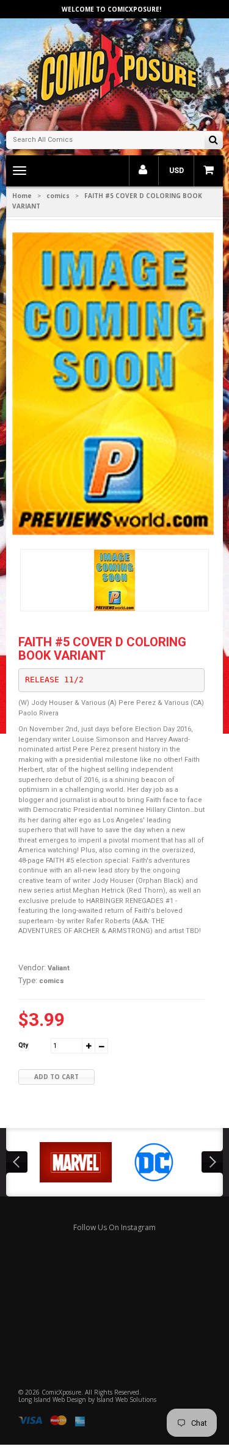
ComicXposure (61, 1392)
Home (22, 195)
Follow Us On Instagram (114, 1227)
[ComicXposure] (114, 73)
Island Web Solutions (126, 1399)
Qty (23, 1045)
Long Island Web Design (52, 1399)
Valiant (59, 968)
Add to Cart (56, 1076)
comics (58, 195)
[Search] (213, 140)
